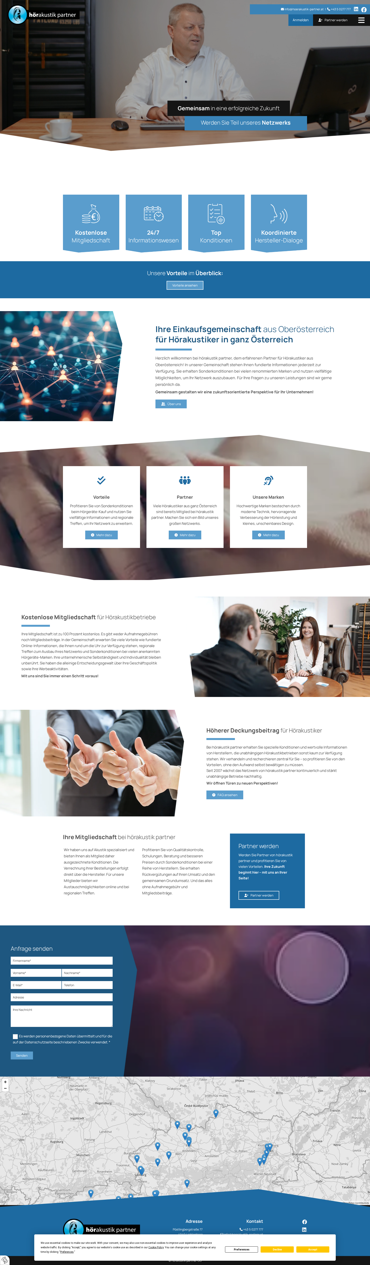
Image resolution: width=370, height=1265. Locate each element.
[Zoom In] (5, 1082)
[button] (361, 20)
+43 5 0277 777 (253, 1229)
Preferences (241, 1249)
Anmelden (301, 20)
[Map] (185, 1141)
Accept (312, 1249)
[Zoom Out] (5, 1088)
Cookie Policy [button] (156, 1247)
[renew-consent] (5, 1260)
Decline (277, 1249)
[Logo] (63, 14)
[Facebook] (289, 1221)
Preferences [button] (67, 1251)
